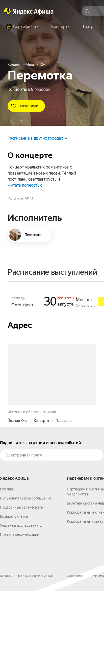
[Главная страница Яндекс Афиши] (7, 11)
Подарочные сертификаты (22, 583)
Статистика (75, 652)
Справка (7, 565)
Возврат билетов (14, 593)
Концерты (41, 497)
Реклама (98, 652)
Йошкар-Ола (17, 497)
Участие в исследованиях (21, 602)
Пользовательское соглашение (25, 574)
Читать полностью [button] (25, 185)
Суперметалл (86, 305)
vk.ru (29, 198)
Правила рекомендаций (19, 611)
